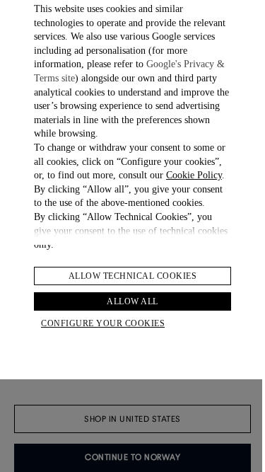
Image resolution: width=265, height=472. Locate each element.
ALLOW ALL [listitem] (132, 301)
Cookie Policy (194, 175)
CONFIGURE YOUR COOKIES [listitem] (103, 323)
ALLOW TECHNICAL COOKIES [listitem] (133, 276)
